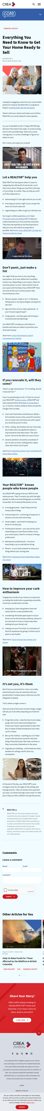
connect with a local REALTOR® (16, 219)
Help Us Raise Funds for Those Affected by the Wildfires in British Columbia (20, 961)
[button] (19, 975)
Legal (22, 1085)
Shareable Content (11, 28)
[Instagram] (31, 1053)
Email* (25, 866)
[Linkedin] (17, 1053)
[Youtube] (26, 1053)
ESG (19, 969)
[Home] (9, 4)
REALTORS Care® (9, 969)
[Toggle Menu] (40, 14)
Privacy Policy (22, 1091)
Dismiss (22, 1107)
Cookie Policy (30, 1103)
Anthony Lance (20, 400)
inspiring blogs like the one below (22, 108)
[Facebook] (12, 1053)
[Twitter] (22, 1053)
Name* (5, 866)
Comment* (7, 875)
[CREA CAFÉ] (9, 14)
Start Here (21, 1020)
